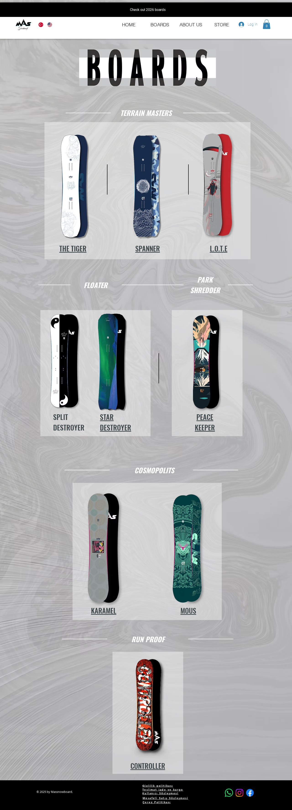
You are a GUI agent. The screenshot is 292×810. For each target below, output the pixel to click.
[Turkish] (39, 25)
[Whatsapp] (229, 793)
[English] (48, 25)
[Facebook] (250, 793)
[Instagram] (239, 793)
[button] (267, 24)
